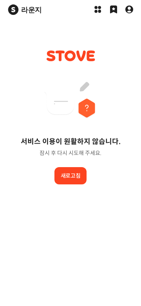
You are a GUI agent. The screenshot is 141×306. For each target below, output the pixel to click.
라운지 (31, 9)
